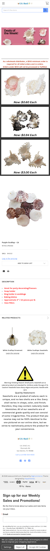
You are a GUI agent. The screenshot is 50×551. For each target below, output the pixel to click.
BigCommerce (36, 476)
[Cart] (47, 3)
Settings (7, 547)
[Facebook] (21, 461)
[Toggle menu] (3, 3)
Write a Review (7, 246)
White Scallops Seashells (37, 350)
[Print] (8, 271)
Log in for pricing (9, 258)
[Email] (4, 271)
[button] (25, 84)
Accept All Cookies (37, 547)
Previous (42, 317)
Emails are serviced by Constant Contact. (19, 534)
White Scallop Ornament (12, 350)
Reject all (20, 547)
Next (47, 317)
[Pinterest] (25, 461)
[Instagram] (29, 461)
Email (5, 514)
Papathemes (30, 479)
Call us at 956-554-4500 (25, 455)
